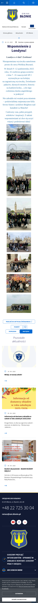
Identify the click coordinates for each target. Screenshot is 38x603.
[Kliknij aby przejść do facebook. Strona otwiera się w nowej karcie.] (19, 522)
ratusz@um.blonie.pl (11, 514)
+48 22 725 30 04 (18, 508)
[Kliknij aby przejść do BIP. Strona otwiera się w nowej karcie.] (25, 522)
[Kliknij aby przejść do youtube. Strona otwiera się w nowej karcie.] (13, 522)
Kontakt (24, 27)
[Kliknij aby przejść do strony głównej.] (14, 2)
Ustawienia (19, 594)
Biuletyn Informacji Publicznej (10, 27)
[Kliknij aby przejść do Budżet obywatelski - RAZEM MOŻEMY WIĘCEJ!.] (19, 451)
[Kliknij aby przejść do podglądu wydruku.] (25, 327)
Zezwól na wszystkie (19, 599)
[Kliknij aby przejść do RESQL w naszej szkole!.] (19, 356)
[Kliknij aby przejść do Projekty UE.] (32, 28)
